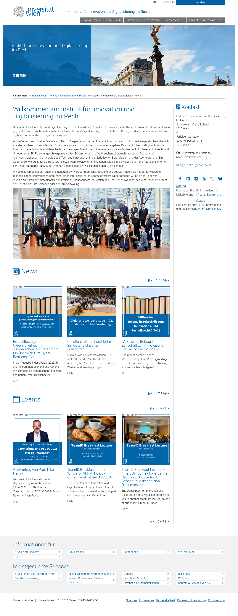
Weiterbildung (186, 552)
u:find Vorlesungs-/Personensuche (90, 573)
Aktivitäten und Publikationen (205, 20)
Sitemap (131, 600)
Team (107, 20)
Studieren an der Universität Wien (35, 573)
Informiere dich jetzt (210, 208)
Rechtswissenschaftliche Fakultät (68, 95)
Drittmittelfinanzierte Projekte (143, 20)
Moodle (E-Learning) (27, 578)
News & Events (90, 20)
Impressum (146, 600)
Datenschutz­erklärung (191, 600)
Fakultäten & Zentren (136, 578)
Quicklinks (200, 2)
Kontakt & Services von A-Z (194, 583)
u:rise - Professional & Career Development (86, 580)
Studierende (76, 552)
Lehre (118, 20)
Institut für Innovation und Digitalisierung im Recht (111, 12)
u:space (128, 573)
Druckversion (216, 600)
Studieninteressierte (27, 552)
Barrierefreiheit (165, 600)
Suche (167, 2)
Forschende (131, 552)
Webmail (183, 578)
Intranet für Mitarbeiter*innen (141, 583)
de (158, 2)
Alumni (19, 556)
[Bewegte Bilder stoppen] (24, 75)
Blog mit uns (213, 194)
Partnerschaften (174, 20)
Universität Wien (38, 95)
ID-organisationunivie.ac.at (193, 165)
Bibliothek (184, 573)
